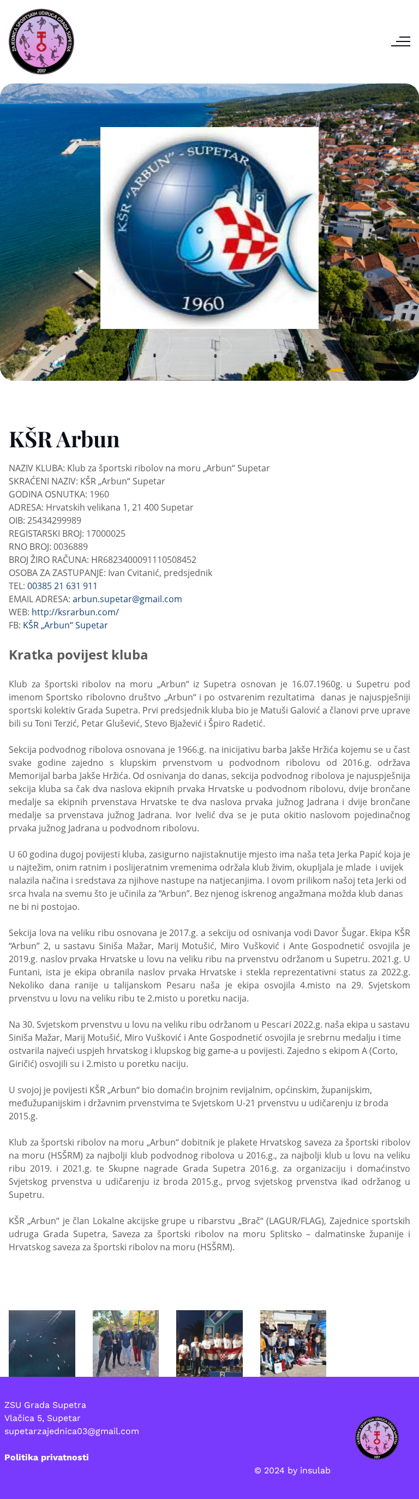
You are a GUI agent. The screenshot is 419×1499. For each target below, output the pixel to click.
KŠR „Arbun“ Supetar (65, 625)
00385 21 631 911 (62, 586)
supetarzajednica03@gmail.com (71, 1431)
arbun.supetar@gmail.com (127, 599)
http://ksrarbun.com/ (75, 612)
